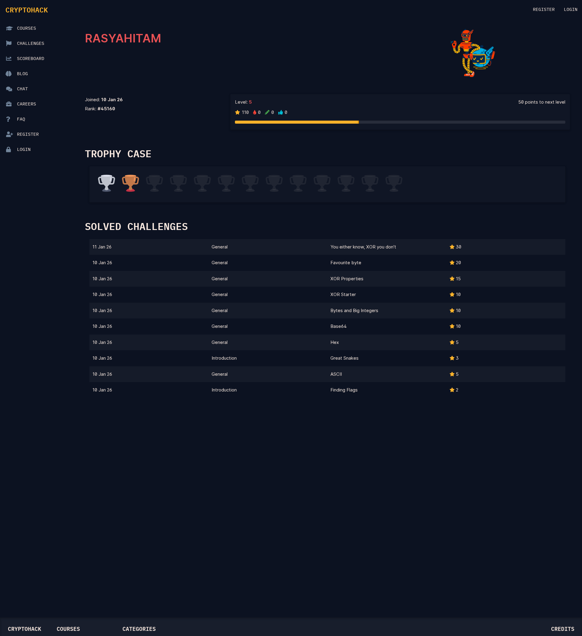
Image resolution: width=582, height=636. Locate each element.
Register (544, 9)
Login (570, 9)
